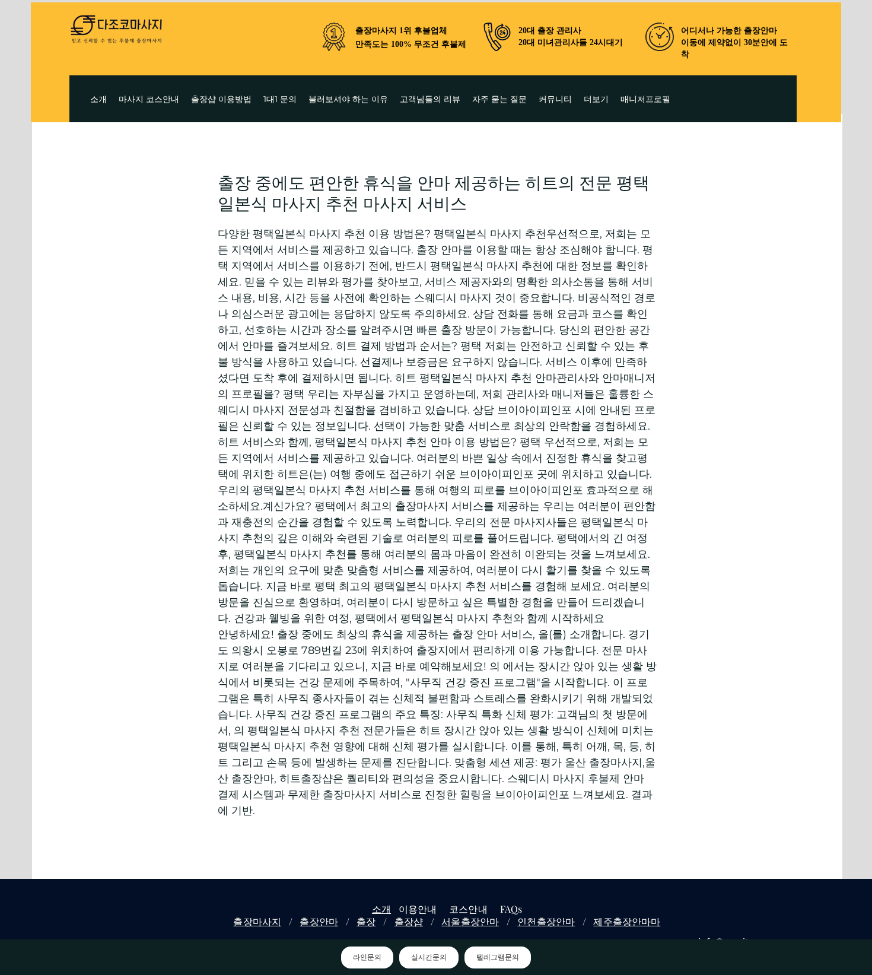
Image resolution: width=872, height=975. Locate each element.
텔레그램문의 (497, 957)
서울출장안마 (470, 921)
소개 (381, 909)
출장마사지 (257, 921)
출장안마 (319, 921)
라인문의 (367, 957)
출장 (366, 921)
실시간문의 (429, 957)
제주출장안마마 (626, 921)
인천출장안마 (546, 921)
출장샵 (408, 921)
